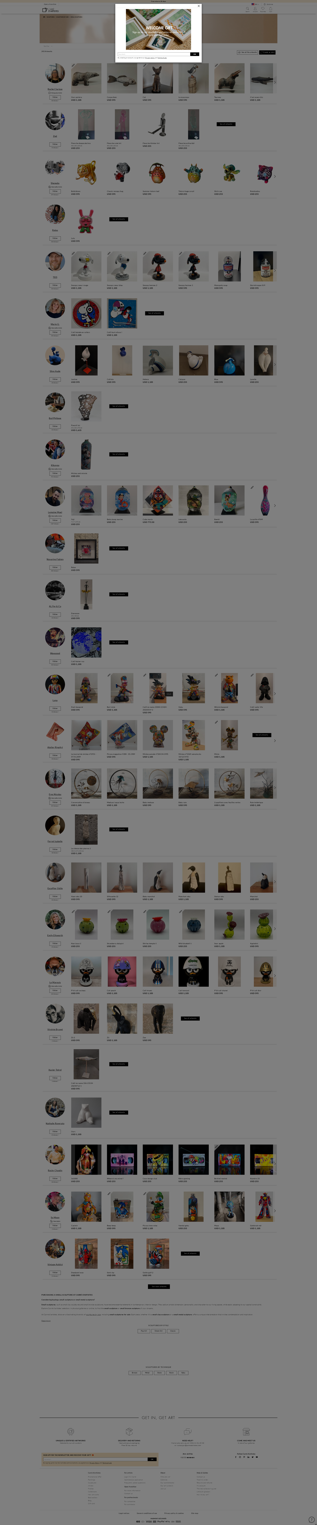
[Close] (199, 6)
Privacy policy (150, 58)
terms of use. (162, 58)
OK (194, 54)
